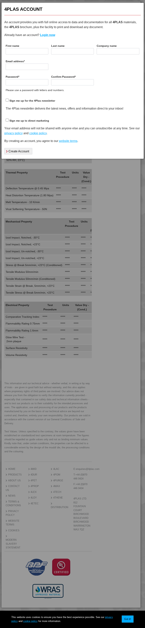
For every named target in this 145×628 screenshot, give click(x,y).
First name (12, 45)
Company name (107, 45)
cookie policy (30, 621)
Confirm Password (63, 76)
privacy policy (13, 133)
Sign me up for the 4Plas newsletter (32, 100)
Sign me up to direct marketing (29, 120)
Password (12, 76)
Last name (58, 45)
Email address (15, 61)
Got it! (127, 619)
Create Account (18, 151)
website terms (68, 141)
